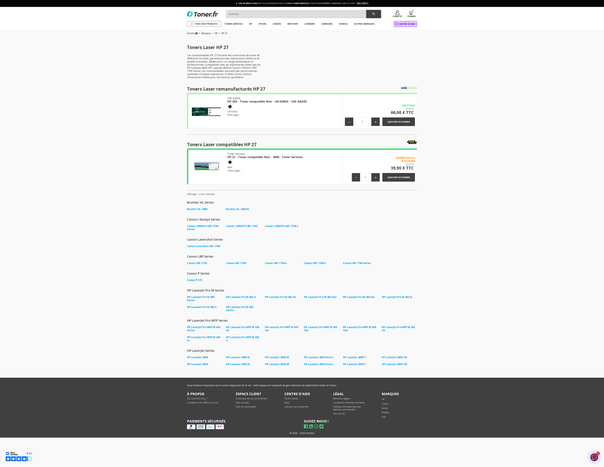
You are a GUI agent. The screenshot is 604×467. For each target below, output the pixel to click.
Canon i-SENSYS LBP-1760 (241, 226)
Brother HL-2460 (197, 209)
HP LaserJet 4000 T (354, 357)
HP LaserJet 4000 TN (394, 357)
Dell (384, 416)
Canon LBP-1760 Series (357, 263)
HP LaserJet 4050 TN (394, 364)
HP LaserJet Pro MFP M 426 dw (281, 328)
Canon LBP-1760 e (276, 263)
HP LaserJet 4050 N (238, 364)
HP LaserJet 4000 (197, 357)
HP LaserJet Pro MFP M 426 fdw (359, 328)
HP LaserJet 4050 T (354, 364)
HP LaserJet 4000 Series (318, 357)
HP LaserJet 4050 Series (318, 364)
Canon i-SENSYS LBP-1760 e (281, 226)
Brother (385, 412)
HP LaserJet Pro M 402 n (202, 307)
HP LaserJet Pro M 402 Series (239, 308)
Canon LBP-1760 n (315, 263)
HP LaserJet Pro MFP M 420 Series (203, 328)
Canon (385, 403)
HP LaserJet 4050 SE (277, 364)
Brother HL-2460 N (237, 209)
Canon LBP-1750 (197, 263)
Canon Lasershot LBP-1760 (203, 246)
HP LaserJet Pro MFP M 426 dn (242, 328)
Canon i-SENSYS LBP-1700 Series (202, 227)
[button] (397, 13)
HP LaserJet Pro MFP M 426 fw (398, 328)
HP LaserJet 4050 (197, 364)
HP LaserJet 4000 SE (277, 357)
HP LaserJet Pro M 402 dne (320, 297)
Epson (385, 408)
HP (383, 399)
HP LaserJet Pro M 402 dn (280, 297)
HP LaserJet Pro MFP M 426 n (242, 338)
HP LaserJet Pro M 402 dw (359, 297)
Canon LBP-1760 (236, 263)
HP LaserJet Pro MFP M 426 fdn (320, 328)
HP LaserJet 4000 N (238, 357)
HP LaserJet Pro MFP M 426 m (203, 338)
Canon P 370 (194, 280)
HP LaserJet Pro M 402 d (241, 297)
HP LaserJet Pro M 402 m (397, 297)
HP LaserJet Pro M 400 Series (200, 298)
